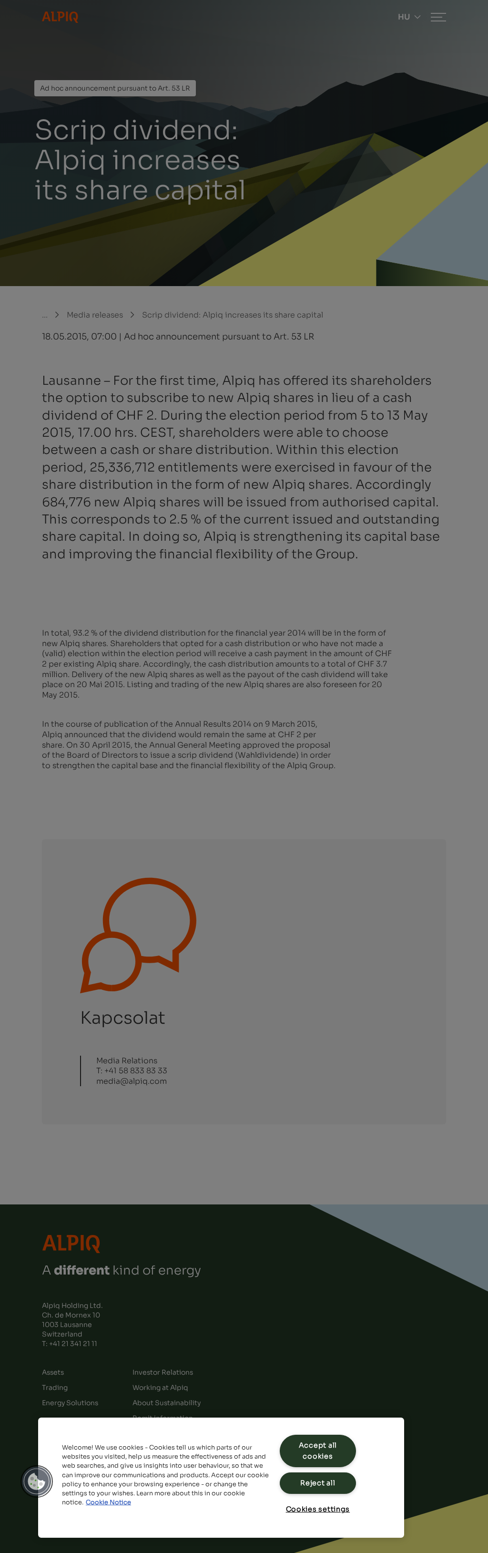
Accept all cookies (318, 1450)
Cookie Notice (108, 1502)
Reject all (317, 1483)
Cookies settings (318, 1509)
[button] (36, 1481)
